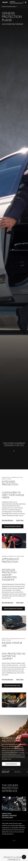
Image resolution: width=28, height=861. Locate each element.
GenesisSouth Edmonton (16, 2)
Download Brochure (11, 764)
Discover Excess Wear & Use (12, 685)
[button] (13, 840)
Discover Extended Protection (12, 526)
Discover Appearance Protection (13, 608)
